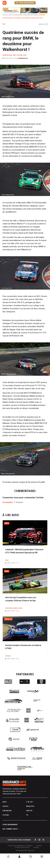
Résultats (30, 806)
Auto (11, 15)
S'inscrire (19, 502)
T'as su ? (29, 802)
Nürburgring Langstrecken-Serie (25, 15)
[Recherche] (30, 856)
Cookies (36, 847)
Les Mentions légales (22, 847)
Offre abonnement (26, 3)
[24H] (8, 856)
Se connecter (8, 502)
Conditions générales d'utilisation (20, 845)
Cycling (6, 815)
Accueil (5, 15)
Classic (5, 806)
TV (27, 815)
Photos (29, 810)
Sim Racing (7, 810)
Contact (39, 845)
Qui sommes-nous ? (11, 829)
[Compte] (19, 856)
